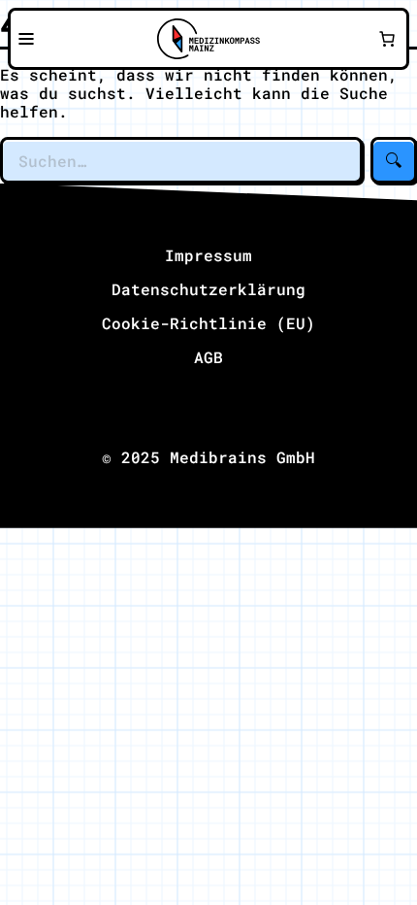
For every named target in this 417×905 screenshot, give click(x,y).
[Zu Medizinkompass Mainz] (208, 39)
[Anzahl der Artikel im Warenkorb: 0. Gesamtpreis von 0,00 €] (387, 38)
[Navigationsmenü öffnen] (26, 39)
